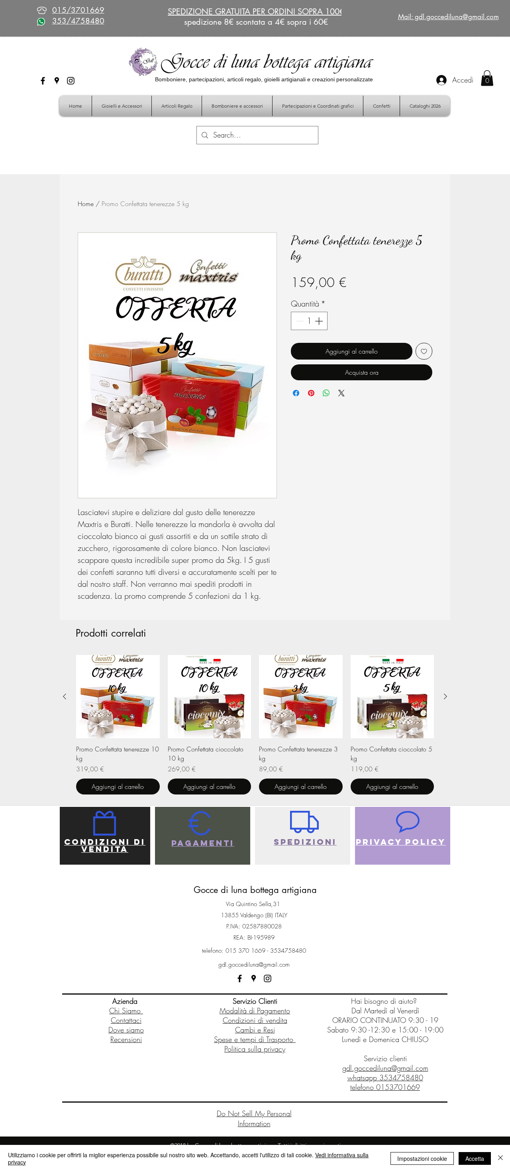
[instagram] (71, 81)
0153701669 (398, 1087)
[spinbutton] (309, 321)
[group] (255, 725)
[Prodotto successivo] (445, 696)
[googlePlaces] (57, 81)
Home (86, 203)
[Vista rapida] (118, 697)
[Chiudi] (500, 1158)
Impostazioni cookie (422, 1158)
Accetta (474, 1158)
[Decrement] (299, 321)
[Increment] (319, 321)
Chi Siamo (126, 1010)
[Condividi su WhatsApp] (326, 393)
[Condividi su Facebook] (296, 393)
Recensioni (126, 1039)
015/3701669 (78, 10)
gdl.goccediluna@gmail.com (254, 965)
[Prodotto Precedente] (64, 696)
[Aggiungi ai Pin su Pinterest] (311, 393)
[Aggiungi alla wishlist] (424, 351)
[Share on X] (341, 393)
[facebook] (43, 81)
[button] (487, 78)
